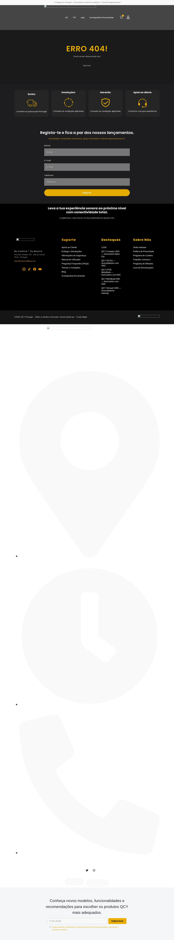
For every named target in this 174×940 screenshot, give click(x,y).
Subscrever (117, 921)
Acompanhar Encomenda (101, 17)
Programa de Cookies (143, 255)
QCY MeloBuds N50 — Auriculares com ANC (110, 281)
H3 (66, 17)
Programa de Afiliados (143, 264)
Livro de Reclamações (143, 268)
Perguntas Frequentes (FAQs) (75, 264)
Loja (82, 17)
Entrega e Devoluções (72, 251)
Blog (64, 272)
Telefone (48, 175)
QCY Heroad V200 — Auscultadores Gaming (111, 290)
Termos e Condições (71, 268)
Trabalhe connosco (141, 260)
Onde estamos (139, 247)
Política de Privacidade (143, 251)
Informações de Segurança (74, 255)
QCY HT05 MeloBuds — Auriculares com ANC (111, 272)
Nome (47, 146)
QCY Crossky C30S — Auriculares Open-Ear (110, 254)
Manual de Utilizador (71, 260)
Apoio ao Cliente (69, 247)
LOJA (103, 247)
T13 (74, 17)
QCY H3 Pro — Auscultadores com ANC (110, 263)
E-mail (47, 161)
